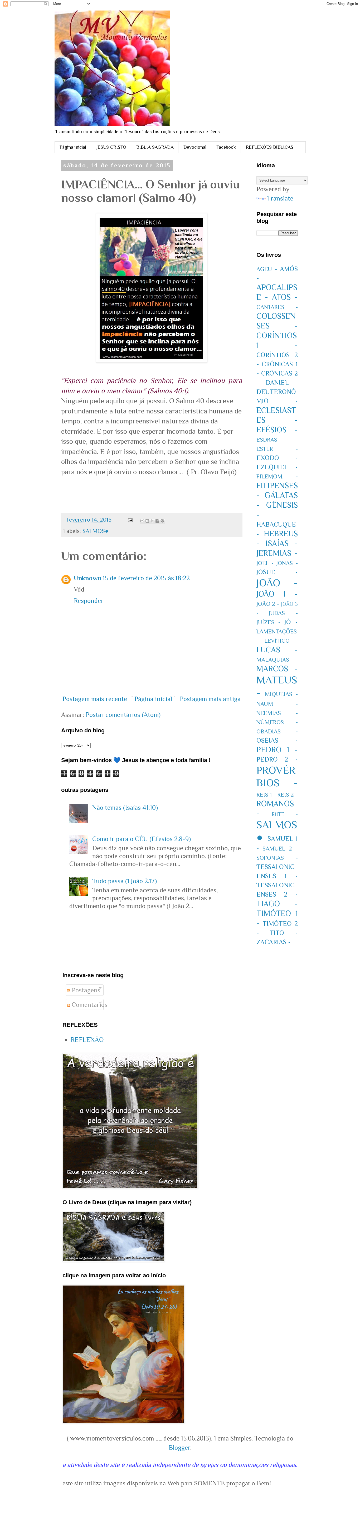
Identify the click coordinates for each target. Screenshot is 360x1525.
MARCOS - (277, 668)
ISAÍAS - (281, 543)
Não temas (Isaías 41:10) (125, 807)
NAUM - (277, 704)
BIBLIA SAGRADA (154, 147)
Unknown (87, 578)
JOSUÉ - (277, 572)
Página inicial (73, 147)
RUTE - (285, 814)
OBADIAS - (277, 731)
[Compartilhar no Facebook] (157, 520)
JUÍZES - (268, 622)
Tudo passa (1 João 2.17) (124, 881)
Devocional (194, 147)
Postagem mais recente (94, 699)
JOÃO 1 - (277, 593)
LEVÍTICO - (281, 640)
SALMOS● (95, 531)
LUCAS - (277, 649)
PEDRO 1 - (277, 749)
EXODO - (277, 458)
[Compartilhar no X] (152, 520)
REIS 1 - (266, 794)
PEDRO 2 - (277, 759)
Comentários (89, 1004)
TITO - (284, 933)
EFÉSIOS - (277, 429)
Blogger (179, 1447)
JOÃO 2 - (267, 604)
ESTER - (277, 449)
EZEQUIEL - (277, 467)
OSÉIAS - (277, 740)
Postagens (85, 990)
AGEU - (266, 269)
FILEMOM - (277, 476)
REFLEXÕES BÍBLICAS (269, 147)
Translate (280, 198)
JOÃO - (277, 583)
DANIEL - (282, 382)
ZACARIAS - (273, 942)
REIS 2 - (287, 794)
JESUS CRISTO (111, 147)
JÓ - (291, 622)
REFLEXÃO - (89, 1039)
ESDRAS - (277, 439)
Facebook (226, 147)
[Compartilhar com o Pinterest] (162, 520)
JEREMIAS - (277, 553)
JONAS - (287, 563)
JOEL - (265, 563)
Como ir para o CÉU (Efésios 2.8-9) (141, 839)
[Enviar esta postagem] (129, 519)
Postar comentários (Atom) (123, 714)
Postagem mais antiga (210, 699)
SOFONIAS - (277, 857)
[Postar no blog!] (147, 520)
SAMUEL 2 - (280, 848)
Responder (89, 600)
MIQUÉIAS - (281, 694)
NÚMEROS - (277, 722)
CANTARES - (277, 307)
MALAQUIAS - (277, 659)
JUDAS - (283, 613)
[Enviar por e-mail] (142, 520)
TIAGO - (277, 903)
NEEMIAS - (277, 713)
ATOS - (285, 297)
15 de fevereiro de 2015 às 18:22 (146, 578)
